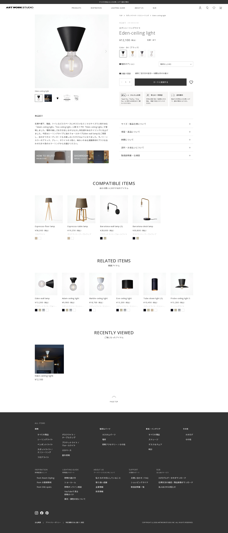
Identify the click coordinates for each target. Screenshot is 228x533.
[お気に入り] (190, 82)
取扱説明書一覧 (137, 487)
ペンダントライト (45, 444)
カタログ (189, 434)
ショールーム (70, 482)
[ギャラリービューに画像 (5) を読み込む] (76, 98)
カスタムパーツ (109, 434)
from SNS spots (44, 487)
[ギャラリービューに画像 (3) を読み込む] (57, 98)
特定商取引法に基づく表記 (75, 522)
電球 (104, 439)
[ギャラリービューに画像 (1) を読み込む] (38, 98)
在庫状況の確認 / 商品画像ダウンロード (175, 482)
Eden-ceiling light (44, 375)
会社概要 (38, 522)
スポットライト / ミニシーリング (137, 15)
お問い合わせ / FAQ (139, 478)
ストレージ (153, 439)
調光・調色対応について (75, 499)
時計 (150, 449)
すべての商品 (43, 434)
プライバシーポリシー (53, 522)
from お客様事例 (44, 482)
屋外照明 (66, 455)
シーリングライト (45, 439)
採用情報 (99, 491)
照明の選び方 (70, 478)
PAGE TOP (114, 402)
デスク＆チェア (155, 444)
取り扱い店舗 (101, 482)
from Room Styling (45, 478)
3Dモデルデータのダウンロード (172, 478)
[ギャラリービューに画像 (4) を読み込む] (67, 98)
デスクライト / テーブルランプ (68, 436)
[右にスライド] (90, 51)
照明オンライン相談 (73, 487)
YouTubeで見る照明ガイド (71, 493)
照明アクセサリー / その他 (113, 444)
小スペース (67, 450)
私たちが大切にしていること (108, 478)
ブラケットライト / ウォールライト (70, 444)
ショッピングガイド (139, 482)
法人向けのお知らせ (167, 487)
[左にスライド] (53, 51)
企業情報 (99, 487)
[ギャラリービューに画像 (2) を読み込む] (48, 98)
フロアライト (43, 457)
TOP (121, 15)
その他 (188, 439)
